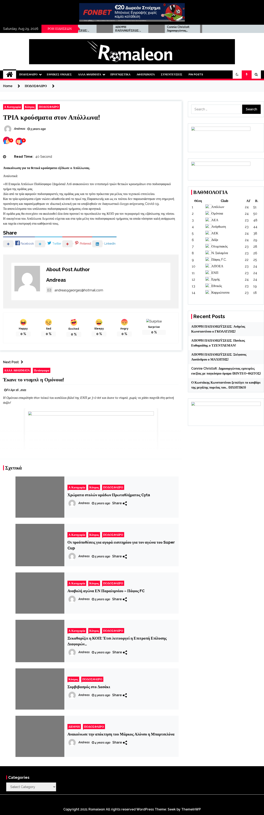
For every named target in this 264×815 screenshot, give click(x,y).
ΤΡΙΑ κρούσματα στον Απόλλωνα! (51, 117)
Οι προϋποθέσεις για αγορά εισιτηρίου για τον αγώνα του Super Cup (121, 545)
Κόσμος (73, 679)
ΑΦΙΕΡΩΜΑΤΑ (146, 74)
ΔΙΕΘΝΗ (74, 726)
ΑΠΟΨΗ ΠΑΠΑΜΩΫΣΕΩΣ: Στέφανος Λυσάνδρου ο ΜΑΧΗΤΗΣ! (116, 28)
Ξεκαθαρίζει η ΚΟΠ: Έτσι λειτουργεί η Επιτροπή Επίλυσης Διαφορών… (117, 641)
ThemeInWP (191, 809)
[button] (237, 74)
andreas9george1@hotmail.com (78, 290)
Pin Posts (196, 74)
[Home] (9, 74)
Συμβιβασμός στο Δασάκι (88, 686)
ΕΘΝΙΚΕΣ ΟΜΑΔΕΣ (59, 74)
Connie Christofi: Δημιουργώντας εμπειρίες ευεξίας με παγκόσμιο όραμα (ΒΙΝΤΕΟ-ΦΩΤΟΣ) (167, 28)
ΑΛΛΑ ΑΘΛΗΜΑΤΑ (89, 74)
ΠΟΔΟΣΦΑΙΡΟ (28, 74)
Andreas (56, 280)
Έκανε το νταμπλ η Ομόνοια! (33, 380)
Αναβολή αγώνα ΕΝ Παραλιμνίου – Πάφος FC (106, 590)
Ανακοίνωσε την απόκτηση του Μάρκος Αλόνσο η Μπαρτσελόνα (120, 734)
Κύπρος (30, 107)
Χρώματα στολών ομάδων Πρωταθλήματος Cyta (108, 495)
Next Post (11, 362)
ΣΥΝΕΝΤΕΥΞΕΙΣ (171, 74)
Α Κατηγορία (12, 107)
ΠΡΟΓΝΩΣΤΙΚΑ (120, 74)
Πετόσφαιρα (41, 370)
